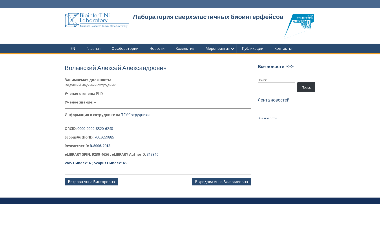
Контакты (283, 48)
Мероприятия (218, 48)
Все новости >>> (276, 66)
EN (72, 48)
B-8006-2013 (100, 145)
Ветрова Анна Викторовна (91, 181)
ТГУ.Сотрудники (135, 114)
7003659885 (104, 137)
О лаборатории (125, 48)
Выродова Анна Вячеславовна (221, 181)
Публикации (252, 48)
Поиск (262, 80)
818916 (153, 154)
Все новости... (268, 118)
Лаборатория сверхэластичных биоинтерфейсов (208, 17)
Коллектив (185, 48)
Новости (157, 48)
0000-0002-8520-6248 (95, 128)
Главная (93, 48)
